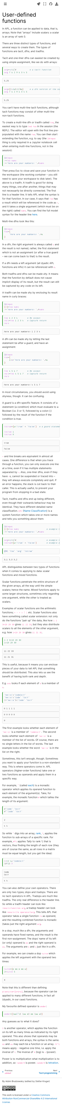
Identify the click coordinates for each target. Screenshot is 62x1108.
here (34, 214)
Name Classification (35, 510)
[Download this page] (56, 4)
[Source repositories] (50, 4)
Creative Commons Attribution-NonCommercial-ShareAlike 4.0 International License (29, 1098)
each (30, 785)
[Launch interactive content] (38, 4)
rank (38, 833)
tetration (53, 1062)
